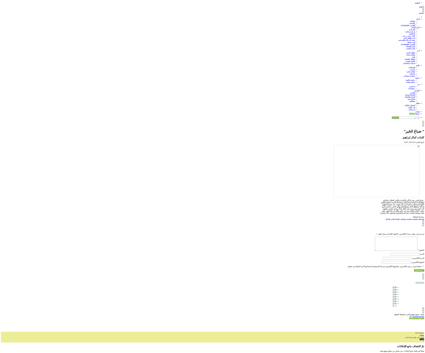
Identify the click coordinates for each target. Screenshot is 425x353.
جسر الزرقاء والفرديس (406, 40)
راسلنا (414, 114)
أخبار (418, 19)
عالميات (412, 23)
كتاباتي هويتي (410, 61)
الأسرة (417, 90)
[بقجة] (421, 7)
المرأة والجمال (410, 97)
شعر (413, 57)
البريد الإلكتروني (418, 258)
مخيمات (412, 74)
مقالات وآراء (410, 55)
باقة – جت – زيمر (409, 36)
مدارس (412, 69)
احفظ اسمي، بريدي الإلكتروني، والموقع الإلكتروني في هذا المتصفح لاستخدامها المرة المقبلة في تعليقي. (384, 266)
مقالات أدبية (411, 53)
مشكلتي (412, 101)
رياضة (417, 78)
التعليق (421, 250)
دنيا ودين (412, 86)
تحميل (422, 339)
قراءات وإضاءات (409, 63)
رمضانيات (411, 88)
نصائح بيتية (411, 99)
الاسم (422, 254)
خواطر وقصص (409, 59)
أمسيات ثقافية (410, 105)
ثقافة (418, 103)
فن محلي (412, 109)
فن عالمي (411, 107)
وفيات (417, 111)
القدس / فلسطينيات (408, 25)
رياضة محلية (410, 82)
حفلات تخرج (410, 71)
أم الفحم (412, 34)
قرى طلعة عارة (409, 38)
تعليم (418, 65)
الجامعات (412, 67)
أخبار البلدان (415, 27)
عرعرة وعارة (410, 31)
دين (418, 84)
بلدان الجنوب (410, 48)
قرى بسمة (411, 42)
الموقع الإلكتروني (418, 262)
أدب (418, 50)
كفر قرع (412, 29)
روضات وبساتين (409, 76)
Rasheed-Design (418, 316)
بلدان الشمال (410, 46)
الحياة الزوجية (410, 95)
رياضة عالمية (410, 80)
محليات (412, 21)
